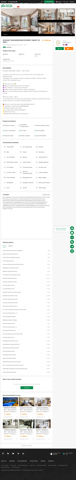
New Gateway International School (11, 344)
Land (43, 3)
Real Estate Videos (62, 465)
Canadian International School (10, 299)
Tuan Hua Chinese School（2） (10, 313)
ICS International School (8, 285)
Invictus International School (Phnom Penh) (13, 264)
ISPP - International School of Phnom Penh (13, 365)
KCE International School (9, 351)
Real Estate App (16, 467)
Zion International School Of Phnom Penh (13, 334)
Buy (19, 3)
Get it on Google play (69, 454)
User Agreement (22, 461)
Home (14, 3)
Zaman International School (9, 372)
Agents (56, 3)
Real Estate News (52, 465)
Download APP (13, 1)
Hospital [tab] (10, 246)
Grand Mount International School (11, 347)
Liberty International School (9, 358)
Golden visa (32, 465)
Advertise (51, 461)
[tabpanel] (27, 311)
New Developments (33, 3)
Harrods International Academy (10, 254)
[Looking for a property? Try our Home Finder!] (72, 228)
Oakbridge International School (10, 340)
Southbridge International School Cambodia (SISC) (15, 368)
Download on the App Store (56, 454)
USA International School (9, 323)
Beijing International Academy (10, 320)
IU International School (8, 261)
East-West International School (10, 295)
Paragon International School (10, 281)
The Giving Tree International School (11, 274)
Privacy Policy (34, 461)
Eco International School (8, 288)
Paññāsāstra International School (11, 267)
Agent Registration (5, 467)
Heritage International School (10, 271)
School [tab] (4, 246)
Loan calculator (5, 465)
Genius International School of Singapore (12, 250)
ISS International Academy (9, 316)
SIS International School (8, 337)
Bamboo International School (10, 278)
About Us (3, 461)
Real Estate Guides (41, 465)
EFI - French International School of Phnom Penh (14, 309)
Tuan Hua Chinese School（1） (10, 327)
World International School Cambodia (12, 361)
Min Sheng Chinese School (9, 354)
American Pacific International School (12, 292)
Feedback (12, 461)
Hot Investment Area (23, 465)
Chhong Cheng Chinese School (10, 302)
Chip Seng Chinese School (9, 330)
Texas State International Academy (11, 257)
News (62, 3)
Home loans (13, 465)
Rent (24, 3)
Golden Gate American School (10, 306)
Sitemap (43, 461)
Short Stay (49, 3)
